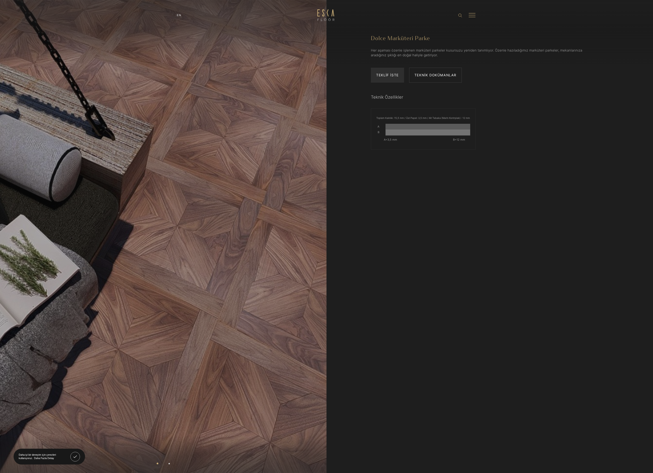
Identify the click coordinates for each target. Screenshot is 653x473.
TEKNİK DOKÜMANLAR (435, 75)
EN (179, 15)
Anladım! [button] (75, 454)
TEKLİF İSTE (387, 75)
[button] (157, 463)
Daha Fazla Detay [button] (44, 458)
